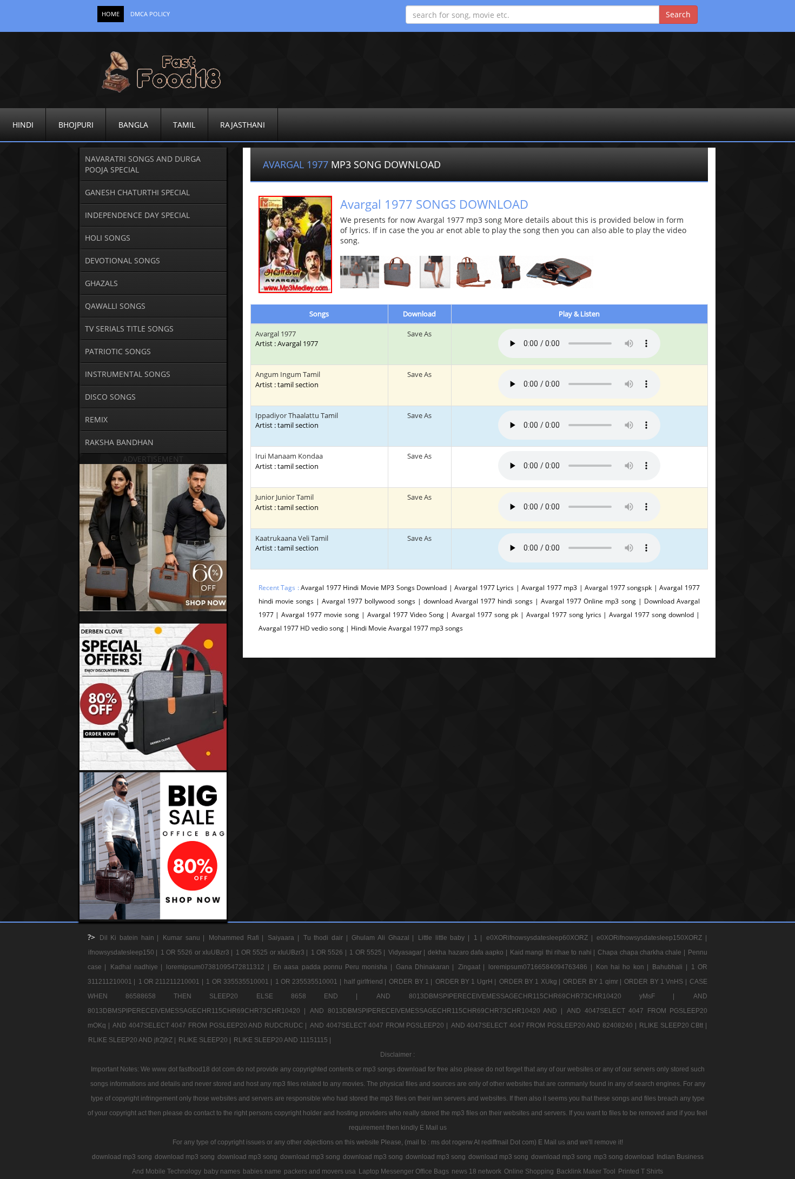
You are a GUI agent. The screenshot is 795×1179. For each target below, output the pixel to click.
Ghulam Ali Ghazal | (384, 938)
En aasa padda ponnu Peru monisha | (334, 967)
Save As (419, 334)
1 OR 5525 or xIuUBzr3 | (273, 952)
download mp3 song (122, 1157)
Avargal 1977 (275, 334)
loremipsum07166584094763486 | (541, 967)
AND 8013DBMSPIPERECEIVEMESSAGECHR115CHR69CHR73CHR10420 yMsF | (534, 996)
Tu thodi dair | (327, 938)
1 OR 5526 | (329, 952)
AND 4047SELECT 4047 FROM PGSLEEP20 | (380, 1025)
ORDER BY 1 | (411, 981)
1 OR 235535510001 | (309, 981)
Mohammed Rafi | (238, 938)
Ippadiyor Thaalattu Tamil (296, 420)
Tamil (184, 125)
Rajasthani (242, 125)
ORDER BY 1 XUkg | (530, 981)
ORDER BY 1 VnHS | (656, 981)
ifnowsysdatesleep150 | (124, 952)
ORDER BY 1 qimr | (593, 981)
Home (111, 14)
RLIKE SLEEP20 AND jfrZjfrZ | (132, 1040)
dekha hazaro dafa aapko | (468, 952)
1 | (479, 938)
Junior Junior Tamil (287, 502)
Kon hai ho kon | (623, 967)
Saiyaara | (285, 938)
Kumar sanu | (185, 938)
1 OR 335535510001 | (240, 981)
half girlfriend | (366, 981)
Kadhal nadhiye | (137, 967)
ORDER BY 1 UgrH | (466, 981)
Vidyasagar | (407, 952)
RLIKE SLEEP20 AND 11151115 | (282, 1040)
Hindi (23, 125)
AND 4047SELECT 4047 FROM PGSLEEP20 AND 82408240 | (545, 1025)
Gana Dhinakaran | (426, 967)
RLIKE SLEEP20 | (205, 1040)
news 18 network (476, 1171)
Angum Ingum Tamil (287, 379)
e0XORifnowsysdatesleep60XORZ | (540, 938)
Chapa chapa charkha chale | (642, 952)
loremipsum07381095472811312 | (219, 967)
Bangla (133, 125)
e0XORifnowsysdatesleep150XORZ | (652, 938)
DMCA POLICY (150, 14)
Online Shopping (529, 1171)
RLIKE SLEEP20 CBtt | (673, 1025)
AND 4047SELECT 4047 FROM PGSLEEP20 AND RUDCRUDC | (210, 1025)
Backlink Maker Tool (585, 1171)
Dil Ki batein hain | (131, 938)
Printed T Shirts (640, 1171)
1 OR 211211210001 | (171, 981)
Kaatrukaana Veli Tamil (291, 543)
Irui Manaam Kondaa (289, 461)
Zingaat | (473, 967)
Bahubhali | (671, 967)
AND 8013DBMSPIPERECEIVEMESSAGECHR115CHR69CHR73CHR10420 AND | (438, 1011)
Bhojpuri (76, 125)
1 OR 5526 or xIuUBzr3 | (198, 952)
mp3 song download (624, 1157)
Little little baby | (445, 938)
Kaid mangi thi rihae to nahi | (553, 952)
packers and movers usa (320, 1171)
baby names (222, 1171)
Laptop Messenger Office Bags (404, 1171)
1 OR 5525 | (368, 952)
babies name (262, 1171)
